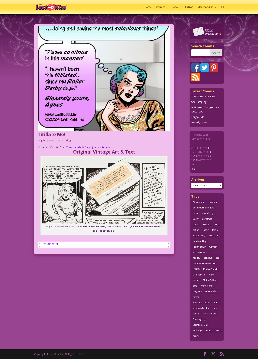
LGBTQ (196, 269)
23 (209, 156)
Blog (68, 140)
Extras (189, 7)
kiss (217, 257)
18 (195, 156)
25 (195, 160)
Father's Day (199, 235)
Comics (160, 7)
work (218, 330)
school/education (201, 308)
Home (148, 7)
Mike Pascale (199, 274)
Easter (206, 229)
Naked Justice (199, 122)
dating (196, 229)
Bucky (196, 218)
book (195, 213)
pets (195, 285)
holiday (196, 257)
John (43, 140)
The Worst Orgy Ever (203, 96)
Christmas (207, 218)
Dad (217, 224)
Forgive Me (197, 117)
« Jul (193, 168)
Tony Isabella (73, 147)
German (213, 246)
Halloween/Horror (202, 252)
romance (197, 296)
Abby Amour (199, 202)
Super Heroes (209, 313)
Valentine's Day (200, 324)
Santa (216, 302)
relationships (211, 291)
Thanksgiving (199, 319)
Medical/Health (210, 269)
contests (207, 224)
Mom (211, 274)
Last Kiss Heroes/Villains (205, 263)
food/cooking (199, 241)
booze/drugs (207, 213)
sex (215, 308)
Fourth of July (199, 246)
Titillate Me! (51, 134)
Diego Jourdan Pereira (97, 147)
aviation (213, 202)
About (177, 7)
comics (196, 224)
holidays (208, 257)
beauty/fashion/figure (203, 207)
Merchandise (205, 7)
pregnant (197, 291)
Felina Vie (213, 235)
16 (209, 151)
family (215, 229)
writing (196, 335)
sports (196, 313)
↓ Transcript (49, 243)
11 (195, 151)
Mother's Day (209, 280)
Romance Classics (201, 302)
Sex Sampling (198, 102)
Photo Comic (207, 285)
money (196, 280)
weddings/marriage (202, 330)
